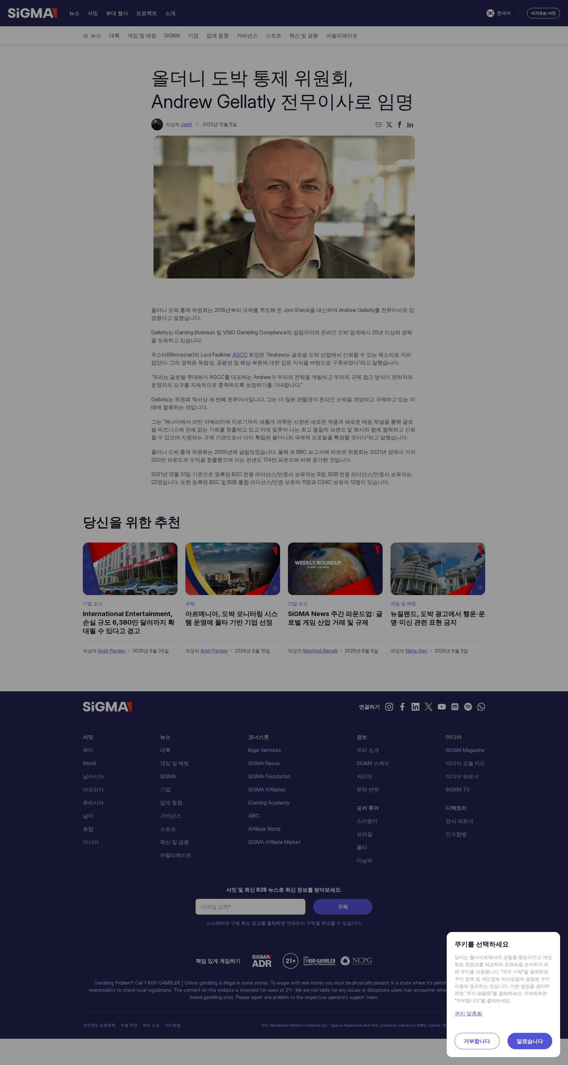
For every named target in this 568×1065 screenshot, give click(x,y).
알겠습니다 (530, 1041)
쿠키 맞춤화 (468, 1013)
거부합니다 (477, 1041)
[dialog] (284, 532)
